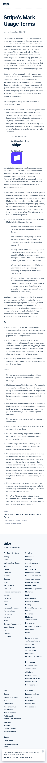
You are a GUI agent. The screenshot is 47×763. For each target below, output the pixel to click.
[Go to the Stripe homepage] (6, 543)
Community (8, 703)
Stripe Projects (31, 681)
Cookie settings (10, 728)
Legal (6, 511)
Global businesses (32, 579)
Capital (6, 569)
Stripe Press (30, 703)
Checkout (7, 572)
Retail (27, 632)
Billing (6, 566)
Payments (8, 614)
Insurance (29, 614)
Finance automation (33, 576)
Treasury (7, 637)
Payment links (9, 611)
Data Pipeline (9, 585)
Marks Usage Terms (13, 523)
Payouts (7, 617)
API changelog (31, 675)
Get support (8, 741)
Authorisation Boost (12, 563)
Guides (6, 694)
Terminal (7, 633)
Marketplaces (30, 585)
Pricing (6, 556)
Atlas (6, 560)
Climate (7, 576)
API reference (30, 669)
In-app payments (32, 582)
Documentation (31, 665)
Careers (28, 697)
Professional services (33, 626)
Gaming (28, 604)
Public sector (30, 629)
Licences (7, 722)
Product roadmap (32, 694)
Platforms (29, 592)
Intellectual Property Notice (16, 520)
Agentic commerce (32, 563)
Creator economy (32, 601)
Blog (5, 700)
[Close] (42, 752)
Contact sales (30, 707)
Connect (7, 579)
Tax (5, 630)
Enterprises (29, 556)
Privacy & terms (10, 713)
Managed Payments (11, 608)
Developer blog (31, 685)
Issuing (6, 601)
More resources (10, 731)
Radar (6, 620)
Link (5, 604)
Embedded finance (32, 572)
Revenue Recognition (12, 624)
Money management (33, 588)
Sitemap (7, 725)
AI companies (30, 598)
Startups (28, 560)
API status (29, 672)
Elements (7, 588)
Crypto (6, 582)
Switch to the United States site (17, 757)
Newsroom (29, 700)
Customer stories (11, 697)
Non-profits (30, 623)
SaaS (27, 595)
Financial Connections (12, 592)
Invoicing (7, 598)
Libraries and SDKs (32, 678)
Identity (7, 595)
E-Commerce (30, 569)
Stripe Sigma (9, 627)
